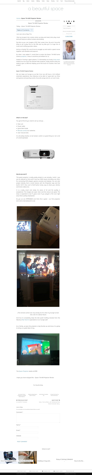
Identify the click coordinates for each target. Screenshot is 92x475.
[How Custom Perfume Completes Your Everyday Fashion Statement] (22, 389)
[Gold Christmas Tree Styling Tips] (43, 389)
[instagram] (66, 21)
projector (23, 56)
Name (18, 425)
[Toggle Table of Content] (31, 30)
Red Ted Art (25, 320)
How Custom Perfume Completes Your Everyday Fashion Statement (22, 395)
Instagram (34, 471)
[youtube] (67, 23)
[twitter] (64, 21)
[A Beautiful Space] (46, 6)
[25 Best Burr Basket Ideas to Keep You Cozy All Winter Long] (32, 389)
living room (56, 59)
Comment (19, 412)
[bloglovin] (71, 21)
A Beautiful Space (23, 473)
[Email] (70, 23)
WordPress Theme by (70, 473)
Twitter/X (22, 471)
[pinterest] (73, 21)
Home (18, 18)
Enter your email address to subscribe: (69, 31)
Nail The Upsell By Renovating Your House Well (49, 402)
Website (18, 436)
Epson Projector (23, 371)
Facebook (46, 471)
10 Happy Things (22, 401)
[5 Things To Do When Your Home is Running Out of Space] (54, 389)
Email (18, 430)
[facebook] (69, 21)
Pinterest (59, 471)
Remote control (22, 130)
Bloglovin (70, 471)
